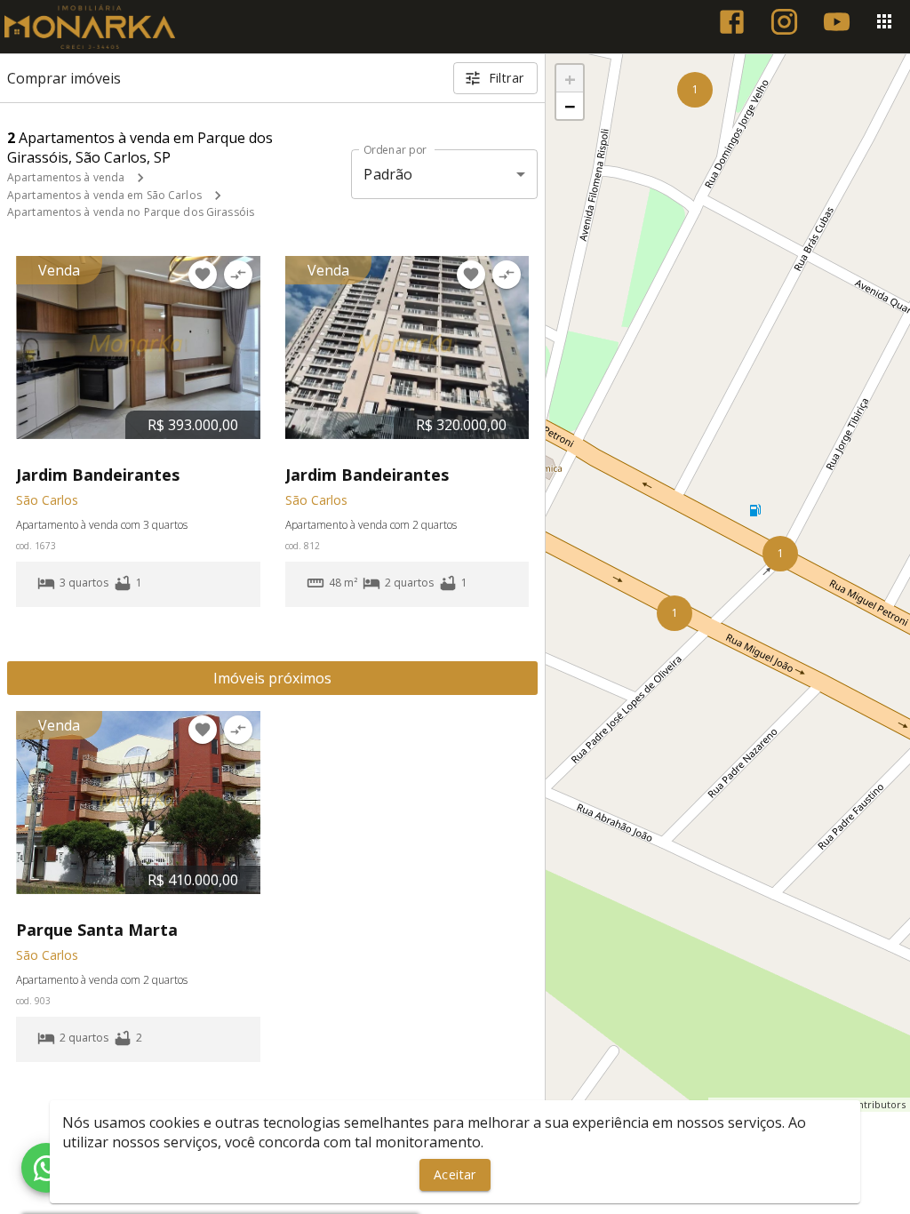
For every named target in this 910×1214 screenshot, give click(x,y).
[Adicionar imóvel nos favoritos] (202, 274)
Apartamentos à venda (65, 177)
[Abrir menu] (884, 21)
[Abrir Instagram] (784, 21)
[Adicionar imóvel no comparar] (238, 274)
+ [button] (570, 78)
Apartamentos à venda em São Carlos (104, 195)
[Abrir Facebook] (731, 21)
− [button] (570, 105)
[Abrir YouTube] (836, 21)
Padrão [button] (387, 174)
